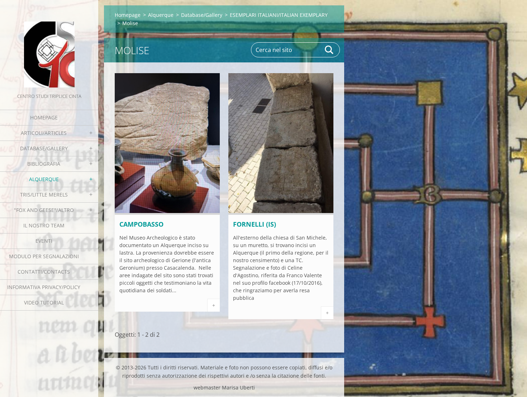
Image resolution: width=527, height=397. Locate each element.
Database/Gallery (44, 148)
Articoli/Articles (44, 132)
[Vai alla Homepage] (49, 46)
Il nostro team (44, 225)
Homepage (44, 117)
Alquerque (44, 179)
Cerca (329, 49)
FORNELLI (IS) (254, 224)
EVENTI (43, 240)
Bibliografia (43, 163)
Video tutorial (44, 302)
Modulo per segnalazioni (44, 256)
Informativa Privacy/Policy (43, 287)
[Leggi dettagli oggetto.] (167, 213)
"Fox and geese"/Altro (44, 210)
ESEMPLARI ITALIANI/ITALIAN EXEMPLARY (279, 14)
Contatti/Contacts (44, 271)
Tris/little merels (44, 194)
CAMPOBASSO (141, 224)
